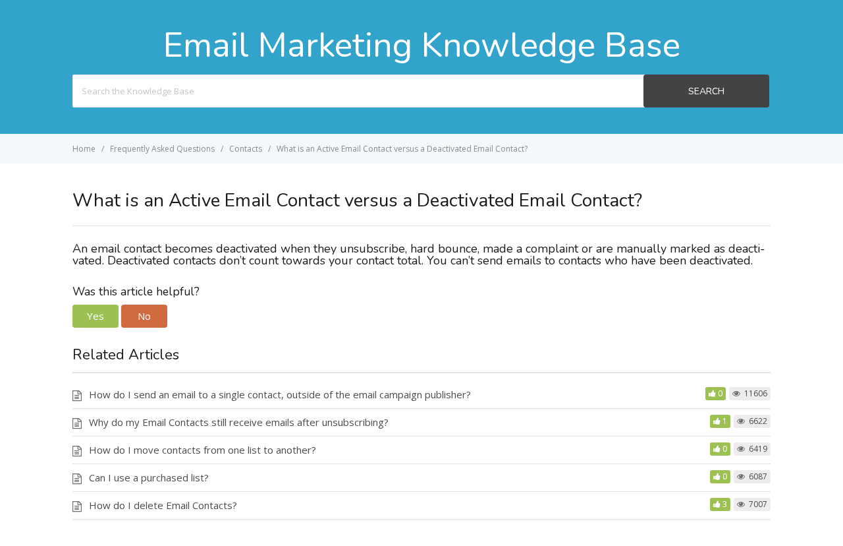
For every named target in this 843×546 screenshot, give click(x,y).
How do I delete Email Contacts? (163, 505)
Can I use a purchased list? (149, 477)
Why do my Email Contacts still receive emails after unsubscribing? (239, 422)
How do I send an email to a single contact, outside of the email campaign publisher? (280, 394)
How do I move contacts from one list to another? (202, 449)
